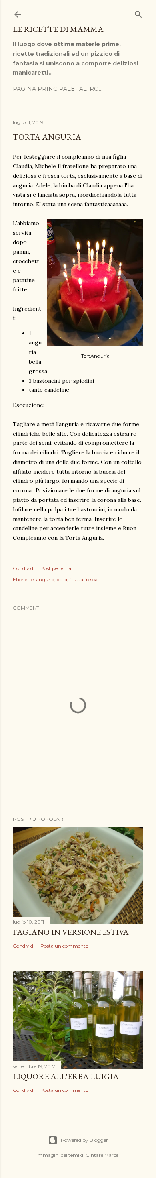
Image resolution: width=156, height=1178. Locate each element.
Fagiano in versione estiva (71, 932)
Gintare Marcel (103, 1155)
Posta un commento (64, 946)
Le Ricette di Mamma (58, 29)
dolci (62, 579)
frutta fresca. (84, 579)
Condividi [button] (23, 568)
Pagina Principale (44, 88)
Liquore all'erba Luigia (66, 1076)
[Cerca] (138, 12)
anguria (45, 579)
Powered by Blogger (84, 1140)
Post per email (57, 568)
